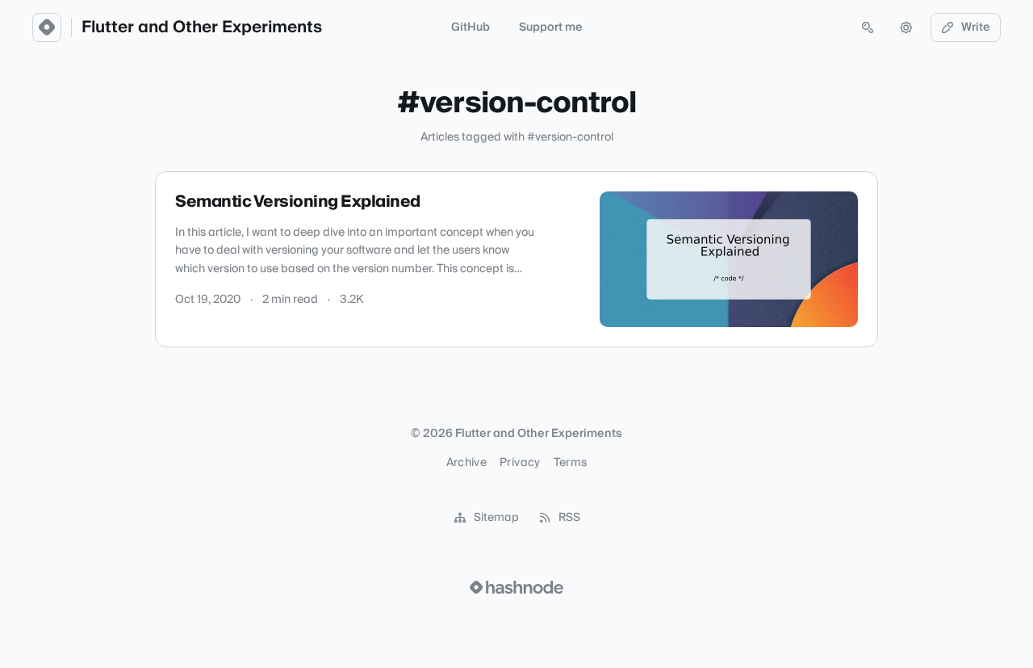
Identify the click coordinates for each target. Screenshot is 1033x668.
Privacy (520, 463)
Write (975, 27)
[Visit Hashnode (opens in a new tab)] (516, 587)
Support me (551, 27)
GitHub (470, 27)
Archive (466, 463)
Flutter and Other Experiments (202, 27)
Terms (571, 463)
